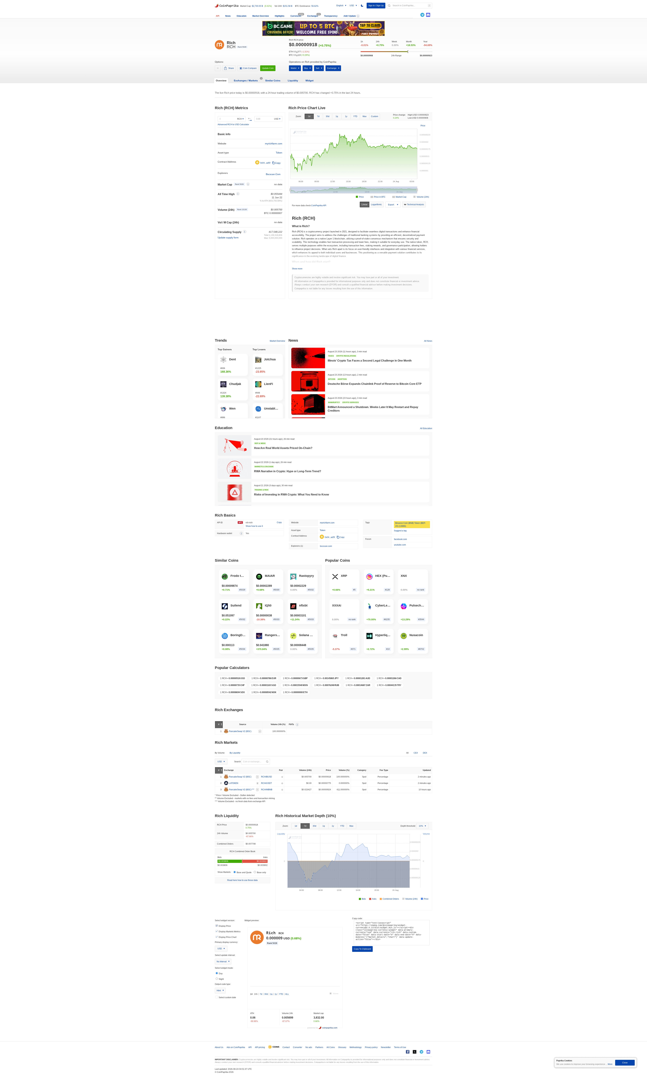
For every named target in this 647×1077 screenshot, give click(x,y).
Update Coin (268, 68)
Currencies (295, 16)
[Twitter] (417, 15)
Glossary (342, 1047)
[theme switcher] (362, 5)
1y (346, 116)
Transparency (330, 16)
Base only (261, 872)
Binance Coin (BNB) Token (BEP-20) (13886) (410, 524)
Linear (364, 204)
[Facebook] (407, 1052)
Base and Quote (244, 872)
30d (327, 116)
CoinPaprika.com (226, 5)
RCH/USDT (266, 783)
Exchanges (312, 16)
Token (279, 152)
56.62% (314, 6)
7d (318, 116)
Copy (278, 163)
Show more (297, 269)
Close (625, 1063)
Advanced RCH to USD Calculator (233, 124)
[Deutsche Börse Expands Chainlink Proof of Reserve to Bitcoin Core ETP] (308, 381)
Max (364, 116)
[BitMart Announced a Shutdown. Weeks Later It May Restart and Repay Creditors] (308, 404)
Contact (286, 1047)
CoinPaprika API (318, 205)
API (217, 16)
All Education (426, 428)
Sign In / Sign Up (376, 5)
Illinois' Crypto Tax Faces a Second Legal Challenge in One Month (370, 360)
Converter (297, 1047)
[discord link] (428, 15)
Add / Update (350, 16)
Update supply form (228, 237)
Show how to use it (254, 526)
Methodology (356, 1047)
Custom (374, 116)
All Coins (331, 1047)
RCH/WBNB (266, 789)
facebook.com (400, 539)
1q (337, 116)
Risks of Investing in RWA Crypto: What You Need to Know (291, 494)
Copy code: (357, 918)
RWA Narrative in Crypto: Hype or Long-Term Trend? (287, 471)
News (228, 16)
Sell (317, 68)
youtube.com (400, 545)
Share (231, 68)
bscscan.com (326, 546)
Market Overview (260, 16)
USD (276, 119)
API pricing (260, 1047)
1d (309, 116)
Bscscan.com (273, 174)
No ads (308, 1047)
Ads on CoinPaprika (236, 1047)
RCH (239, 119)
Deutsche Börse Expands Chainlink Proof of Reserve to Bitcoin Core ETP (375, 383)
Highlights (279, 16)
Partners (319, 1047)
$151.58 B (287, 6)
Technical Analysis (415, 204)
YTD (355, 116)
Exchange (331, 68)
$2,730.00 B (257, 6)
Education (241, 16)
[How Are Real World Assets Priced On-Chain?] (234, 445)
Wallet (293, 68)
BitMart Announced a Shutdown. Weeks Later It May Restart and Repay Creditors (373, 409)
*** (253, 789)
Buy (306, 68)
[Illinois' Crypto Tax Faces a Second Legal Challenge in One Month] (308, 358)
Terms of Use (400, 1047)
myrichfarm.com (273, 143)
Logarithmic (376, 204)
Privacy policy (371, 1047)
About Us (219, 1047)
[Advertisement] (323, 319)
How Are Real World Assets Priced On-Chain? (283, 448)
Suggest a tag (400, 530)
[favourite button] (218, 68)
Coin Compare (250, 68)
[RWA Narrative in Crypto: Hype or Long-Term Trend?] (234, 468)
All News (428, 341)
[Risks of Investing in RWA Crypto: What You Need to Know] (234, 492)
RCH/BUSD (266, 777)
